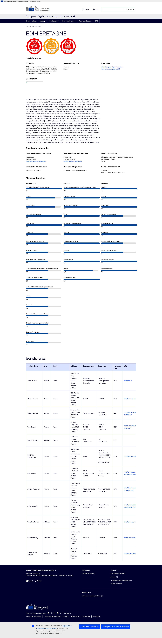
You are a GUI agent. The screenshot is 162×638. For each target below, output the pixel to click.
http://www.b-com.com (132, 399)
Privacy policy (75, 616)
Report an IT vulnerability (33, 616)
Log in (87, 9)
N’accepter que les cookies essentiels (116, 627)
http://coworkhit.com (131, 553)
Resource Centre (85, 21)
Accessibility (96, 616)
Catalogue (42, 21)
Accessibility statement (118, 573)
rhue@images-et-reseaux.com (73, 161)
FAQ (96, 21)
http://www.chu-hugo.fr (132, 522)
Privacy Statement (116, 584)
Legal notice (86, 616)
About (34, 21)
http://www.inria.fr (130, 456)
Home (28, 21)
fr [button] (97, 9)
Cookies (66, 616)
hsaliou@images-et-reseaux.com (36, 161)
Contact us (67, 613)
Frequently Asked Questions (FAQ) (121, 580)
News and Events (68, 21)
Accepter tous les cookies (89, 627)
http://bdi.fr (128, 381)
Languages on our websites (52, 616)
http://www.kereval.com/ (132, 538)
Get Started (53, 21)
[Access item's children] (59, 21)
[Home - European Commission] (39, 8)
